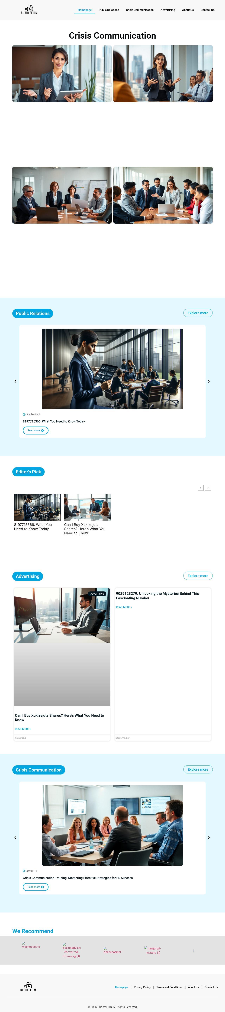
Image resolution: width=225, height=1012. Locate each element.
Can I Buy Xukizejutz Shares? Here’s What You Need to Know (84, 529)
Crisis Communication (140, 10)
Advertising (168, 10)
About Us (188, 10)
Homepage (85, 10)
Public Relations (109, 10)
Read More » (23, 729)
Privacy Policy (142, 987)
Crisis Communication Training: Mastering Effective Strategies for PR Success (78, 878)
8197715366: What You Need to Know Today (54, 421)
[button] (15, 381)
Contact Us (207, 10)
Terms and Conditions (169, 987)
